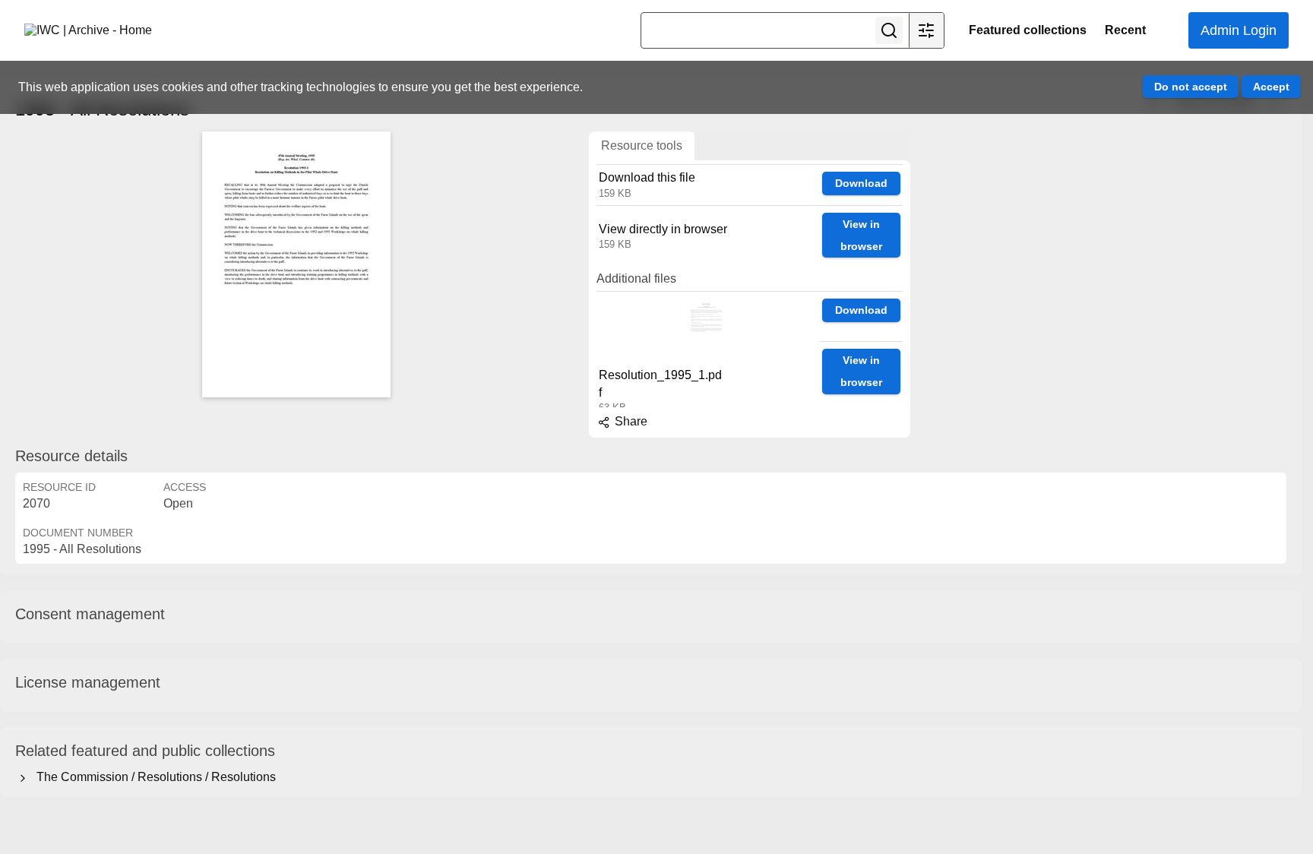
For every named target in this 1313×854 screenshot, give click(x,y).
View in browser (861, 235)
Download (861, 183)
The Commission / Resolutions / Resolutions (153, 776)
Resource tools (641, 145)
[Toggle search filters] (926, 30)
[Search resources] (889, 30)
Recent (1125, 30)
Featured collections (1028, 30)
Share (629, 421)
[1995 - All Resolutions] (296, 264)
